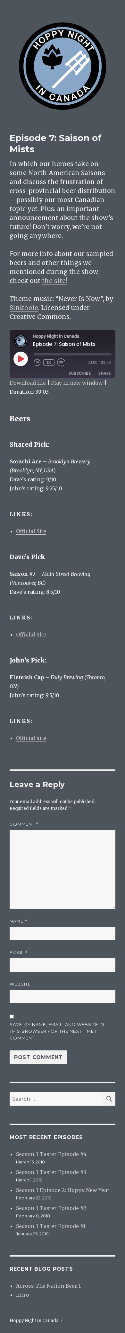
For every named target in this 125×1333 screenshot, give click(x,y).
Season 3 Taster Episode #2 (51, 1208)
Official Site (31, 531)
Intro (22, 1295)
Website (20, 984)
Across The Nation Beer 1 (48, 1286)
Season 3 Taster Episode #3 (51, 1172)
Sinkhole (24, 307)
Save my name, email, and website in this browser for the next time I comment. (57, 1031)
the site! (54, 281)
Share (104, 373)
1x (48, 362)
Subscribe (80, 373)
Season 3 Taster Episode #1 (51, 1226)
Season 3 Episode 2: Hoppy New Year (63, 1190)
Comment (24, 824)
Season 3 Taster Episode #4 (51, 1154)
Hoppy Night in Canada (34, 1320)
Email (19, 952)
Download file (28, 383)
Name (19, 921)
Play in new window (77, 383)
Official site (31, 738)
